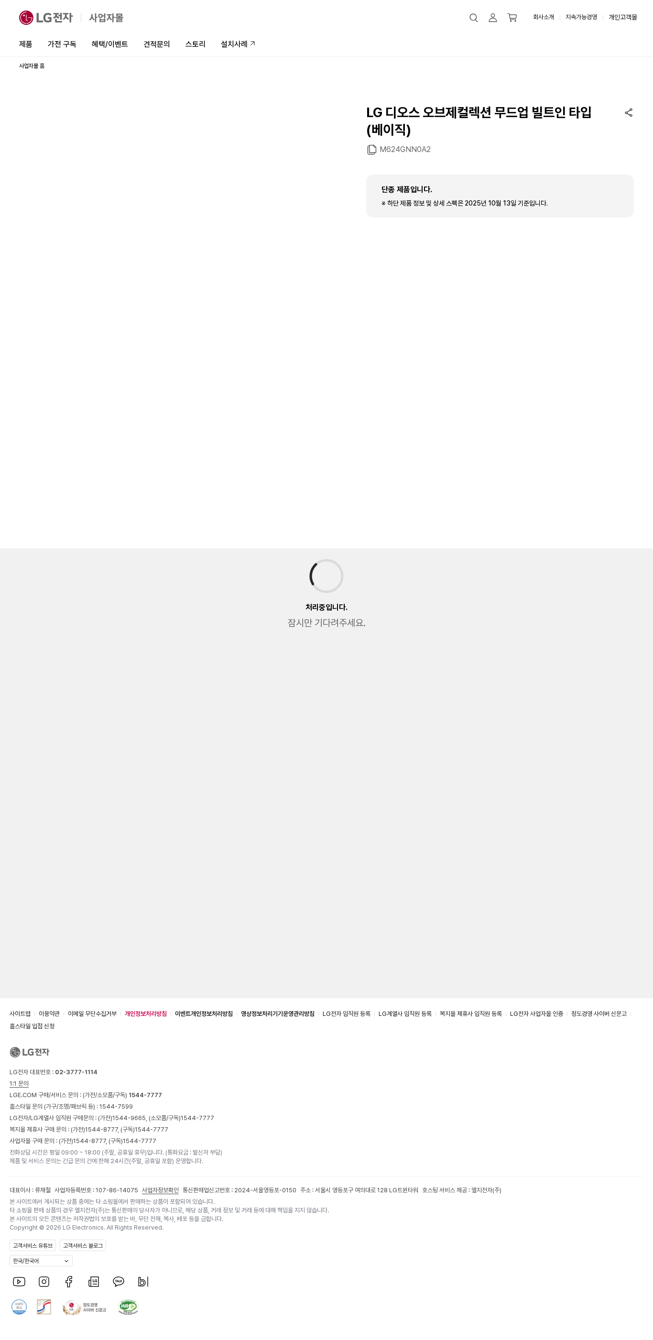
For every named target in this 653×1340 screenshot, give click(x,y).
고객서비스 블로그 (83, 1245)
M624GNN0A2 (405, 149)
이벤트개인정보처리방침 (204, 1013)
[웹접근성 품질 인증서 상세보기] (128, 1307)
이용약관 (49, 1013)
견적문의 (156, 44)
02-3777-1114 (76, 1072)
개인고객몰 (623, 17)
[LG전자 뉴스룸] (93, 1281)
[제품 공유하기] (628, 112)
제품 (26, 44)
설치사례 (234, 44)
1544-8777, (102, 1129)
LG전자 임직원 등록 (346, 1013)
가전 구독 (62, 44)
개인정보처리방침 (146, 1013)
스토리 (195, 44)
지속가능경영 (581, 17)
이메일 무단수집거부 (92, 1013)
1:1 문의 (19, 1083)
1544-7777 (197, 1118)
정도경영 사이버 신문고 (599, 1013)
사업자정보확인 (160, 1190)
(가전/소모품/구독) (121, 1095)
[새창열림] (19, 1281)
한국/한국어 (26, 1261)
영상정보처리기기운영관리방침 (278, 1013)
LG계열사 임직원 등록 (405, 1013)
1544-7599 (116, 1106)
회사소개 (543, 17)
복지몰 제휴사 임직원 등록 (471, 1013)
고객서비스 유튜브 (33, 1245)
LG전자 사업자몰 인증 (536, 1013)
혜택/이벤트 (110, 44)
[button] (473, 17)
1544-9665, (130, 1118)
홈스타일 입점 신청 (32, 1026)
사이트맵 (20, 1013)
